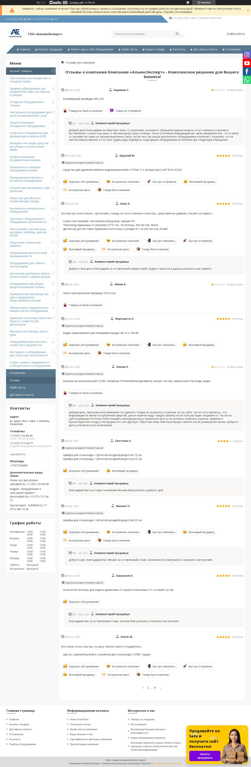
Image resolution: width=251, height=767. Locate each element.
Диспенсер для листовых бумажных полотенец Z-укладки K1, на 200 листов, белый (115, 229)
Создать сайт (76, 2)
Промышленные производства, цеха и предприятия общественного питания (29, 297)
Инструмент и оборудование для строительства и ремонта (29, 353)
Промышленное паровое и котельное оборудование (26, 179)
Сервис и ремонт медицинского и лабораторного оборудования (30, 364)
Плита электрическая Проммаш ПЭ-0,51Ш (89, 293)
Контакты (15, 739)
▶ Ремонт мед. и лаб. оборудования (90, 49)
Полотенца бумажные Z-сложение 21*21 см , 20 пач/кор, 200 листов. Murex (110, 225)
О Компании (17, 373)
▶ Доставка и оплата (204, 49)
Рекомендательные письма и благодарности (148, 731)
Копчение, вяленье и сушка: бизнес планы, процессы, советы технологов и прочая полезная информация (156, 746)
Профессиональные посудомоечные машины (25, 158)
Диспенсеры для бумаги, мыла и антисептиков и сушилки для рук (30, 275)
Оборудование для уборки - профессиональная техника (27, 285)
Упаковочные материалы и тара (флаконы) (30, 189)
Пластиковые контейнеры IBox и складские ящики (30, 79)
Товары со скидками (143, 719)
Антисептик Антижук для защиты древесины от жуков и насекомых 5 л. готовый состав (118, 590)
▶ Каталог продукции (49, 49)
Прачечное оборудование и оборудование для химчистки (28, 220)
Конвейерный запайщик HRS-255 (83, 99)
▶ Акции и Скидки (154, 49)
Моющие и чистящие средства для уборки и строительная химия (29, 146)
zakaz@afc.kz (18, 454)
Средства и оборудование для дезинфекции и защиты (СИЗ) (29, 134)
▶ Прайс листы (128, 49)
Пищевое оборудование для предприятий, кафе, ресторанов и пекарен (30, 92)
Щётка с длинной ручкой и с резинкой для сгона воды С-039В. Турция (106, 654)
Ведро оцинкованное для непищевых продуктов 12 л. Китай (100, 333)
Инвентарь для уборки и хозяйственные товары (25, 199)
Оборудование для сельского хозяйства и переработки (28, 343)
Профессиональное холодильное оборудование (27, 124)
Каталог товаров (20, 71)
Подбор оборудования (22, 744)
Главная (14, 719)
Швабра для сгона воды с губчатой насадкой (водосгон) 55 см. (102, 459)
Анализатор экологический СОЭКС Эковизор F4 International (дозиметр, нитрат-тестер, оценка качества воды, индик (136, 381)
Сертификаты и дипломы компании (91, 739)
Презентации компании (84, 744)
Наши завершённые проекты (148, 737)
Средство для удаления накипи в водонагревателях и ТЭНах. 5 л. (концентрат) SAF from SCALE (122, 169)
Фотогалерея (138, 724)
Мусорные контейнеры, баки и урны (29, 333)
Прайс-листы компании (83, 729)
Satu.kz (142, 760)
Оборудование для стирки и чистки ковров (27, 264)
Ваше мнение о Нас (81, 734)
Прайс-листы (18, 387)
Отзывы (15, 380)
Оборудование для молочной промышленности (28, 254)
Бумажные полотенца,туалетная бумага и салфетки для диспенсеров (30, 321)
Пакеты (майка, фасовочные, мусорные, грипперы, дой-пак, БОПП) (28, 232)
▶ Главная (23, 49)
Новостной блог (79, 719)
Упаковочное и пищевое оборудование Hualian (25, 168)
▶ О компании (232, 49)
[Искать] (177, 34)
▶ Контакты (177, 49)
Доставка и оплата (22, 394)
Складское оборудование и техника (27, 103)
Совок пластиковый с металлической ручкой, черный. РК (99, 221)
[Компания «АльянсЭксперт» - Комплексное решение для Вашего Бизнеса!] (15, 33)
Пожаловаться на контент (168, 763)
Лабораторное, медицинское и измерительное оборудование (29, 309)
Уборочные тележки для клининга (25, 244)
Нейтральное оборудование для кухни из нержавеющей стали (30, 113)
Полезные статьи (80, 724)
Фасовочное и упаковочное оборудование (27, 210)
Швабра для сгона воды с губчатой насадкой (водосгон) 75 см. (102, 455)
